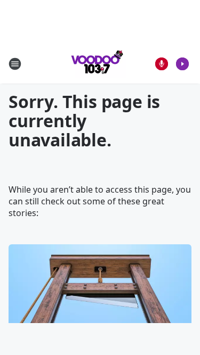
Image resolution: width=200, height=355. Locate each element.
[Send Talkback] (161, 63)
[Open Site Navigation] (15, 63)
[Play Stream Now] (182, 63)
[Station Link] (96, 63)
